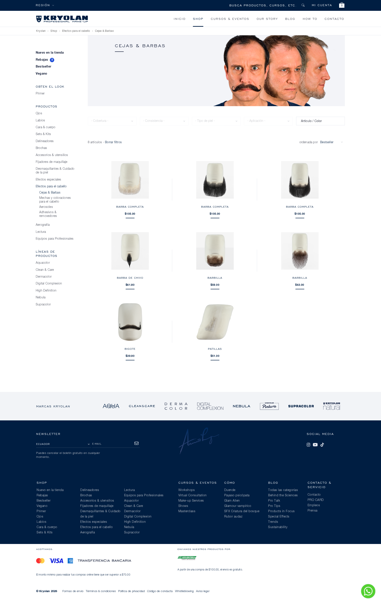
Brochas (41, 148)
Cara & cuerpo (46, 127)
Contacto (334, 19)
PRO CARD (316, 500)
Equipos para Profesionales (54, 238)
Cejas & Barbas (104, 31)
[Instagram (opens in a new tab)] (308, 444)
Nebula (40, 297)
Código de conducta (160, 591)
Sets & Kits (43, 134)
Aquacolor (43, 262)
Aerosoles (46, 207)
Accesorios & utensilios (52, 155)
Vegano (41, 73)
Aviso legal (202, 591)
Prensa (313, 510)
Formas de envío (72, 591)
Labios (40, 120)
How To (310, 19)
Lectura (41, 231)
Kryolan (41, 31)
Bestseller (43, 66)
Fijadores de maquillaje (51, 162)
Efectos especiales (48, 179)
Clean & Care (45, 269)
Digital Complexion (49, 283)
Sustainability (277, 527)
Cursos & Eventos (230, 19)
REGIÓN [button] (43, 5)
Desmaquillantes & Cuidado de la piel (55, 170)
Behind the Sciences (283, 495)
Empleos (314, 505)
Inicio (180, 19)
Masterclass (187, 511)
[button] (341, 6)
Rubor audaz (233, 516)
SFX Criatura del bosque (242, 511)
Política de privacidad (131, 591)
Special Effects (278, 516)
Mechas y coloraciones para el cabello (55, 199)
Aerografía (43, 224)
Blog (290, 19)
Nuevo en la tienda (50, 52)
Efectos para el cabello (76, 31)
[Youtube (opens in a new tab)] (315, 444)
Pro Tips (274, 506)
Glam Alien (232, 500)
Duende (229, 490)
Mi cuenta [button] (322, 5)
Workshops (186, 490)
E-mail (97, 443)
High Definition (46, 290)
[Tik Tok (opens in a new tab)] (322, 444)
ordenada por (308, 142)
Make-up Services (191, 500)
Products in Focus (281, 511)
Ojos (39, 113)
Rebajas (42, 59)
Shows (183, 506)
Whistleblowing (184, 591)
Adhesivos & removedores (48, 214)
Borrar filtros (113, 142)
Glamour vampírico (237, 506)
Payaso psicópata (237, 495)
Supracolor (43, 304)
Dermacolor (44, 276)
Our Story (267, 19)
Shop (198, 19)
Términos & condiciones (101, 591)
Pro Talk (274, 500)
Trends (273, 521)
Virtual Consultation (192, 495)
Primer (40, 93)
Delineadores (45, 141)
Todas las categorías (283, 490)
